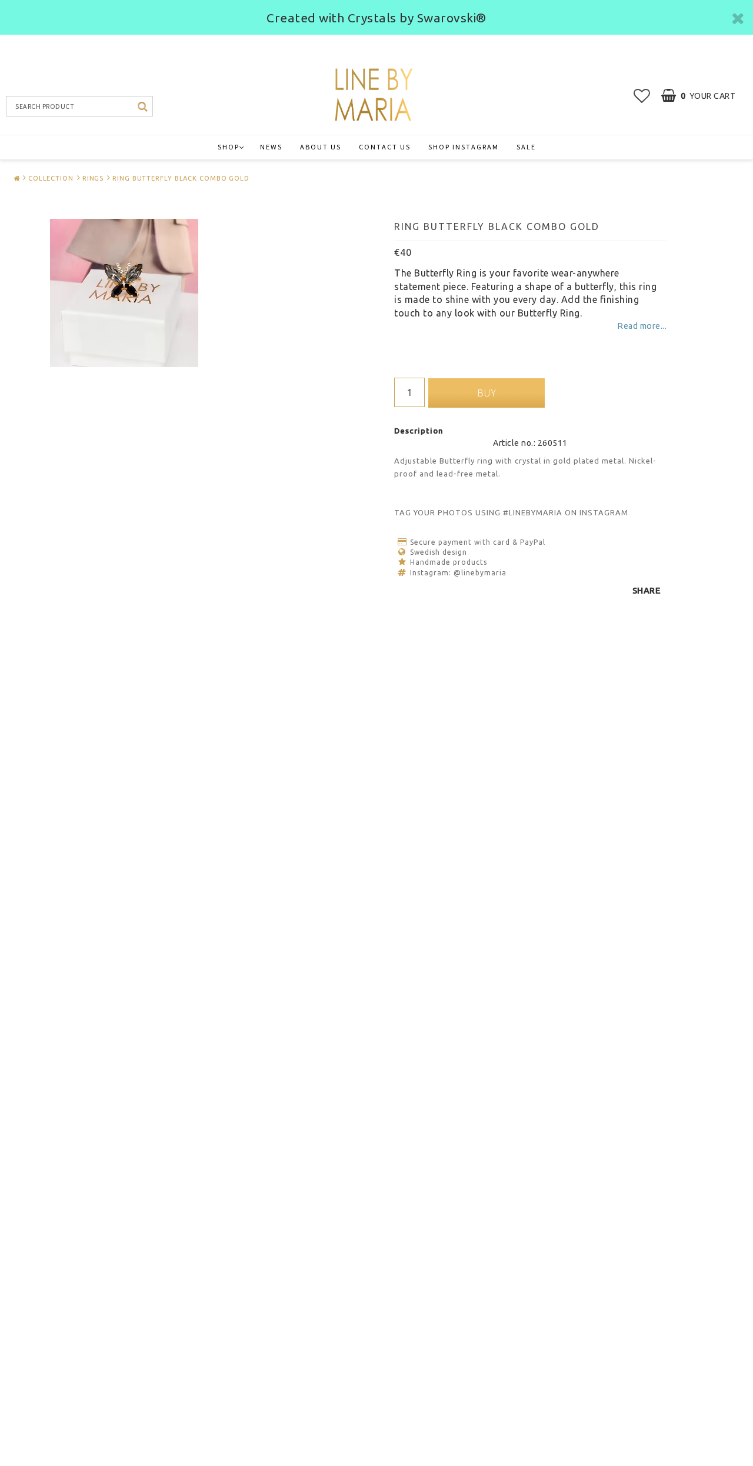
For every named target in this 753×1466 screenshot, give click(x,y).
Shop (228, 146)
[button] (642, 96)
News (271, 146)
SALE (526, 146)
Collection (51, 178)
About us (320, 146)
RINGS (93, 178)
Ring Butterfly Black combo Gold (180, 178)
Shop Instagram (463, 146)
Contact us (385, 146)
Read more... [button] (642, 326)
